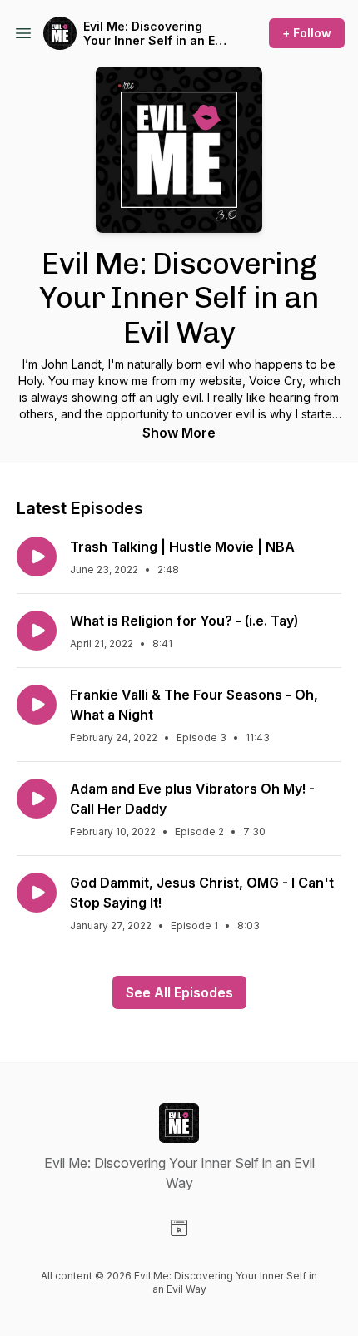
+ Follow (306, 33)
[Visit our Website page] (179, 1228)
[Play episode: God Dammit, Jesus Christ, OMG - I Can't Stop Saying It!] (37, 893)
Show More (179, 432)
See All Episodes (179, 992)
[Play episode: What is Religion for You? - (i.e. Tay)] (37, 631)
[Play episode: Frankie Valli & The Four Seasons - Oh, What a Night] (37, 705)
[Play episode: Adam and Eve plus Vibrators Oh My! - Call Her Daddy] (37, 799)
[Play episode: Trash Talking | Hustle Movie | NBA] (37, 556)
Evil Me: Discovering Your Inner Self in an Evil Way (155, 33)
